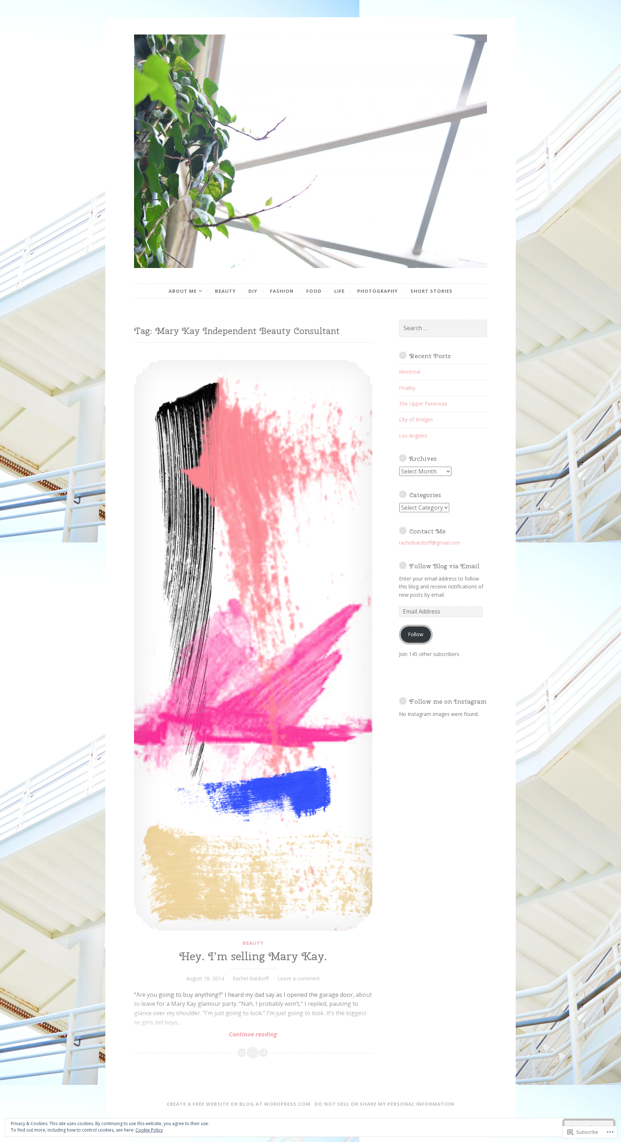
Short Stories (431, 291)
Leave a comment (298, 978)
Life (339, 291)
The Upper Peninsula (423, 403)
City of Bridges (416, 419)
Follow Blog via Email (444, 566)
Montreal (409, 371)
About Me (183, 291)
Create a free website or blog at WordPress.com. (239, 1104)
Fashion (282, 291)
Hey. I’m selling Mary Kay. (253, 956)
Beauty (225, 291)
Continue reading (205, 1034)
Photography (377, 291)
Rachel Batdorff (251, 978)
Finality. (407, 387)
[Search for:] (443, 328)
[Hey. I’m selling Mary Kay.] (253, 645)
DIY (252, 291)
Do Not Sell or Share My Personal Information (384, 1104)
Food (314, 291)
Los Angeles (413, 435)
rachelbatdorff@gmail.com (429, 542)
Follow (415, 634)
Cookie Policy (149, 1130)
